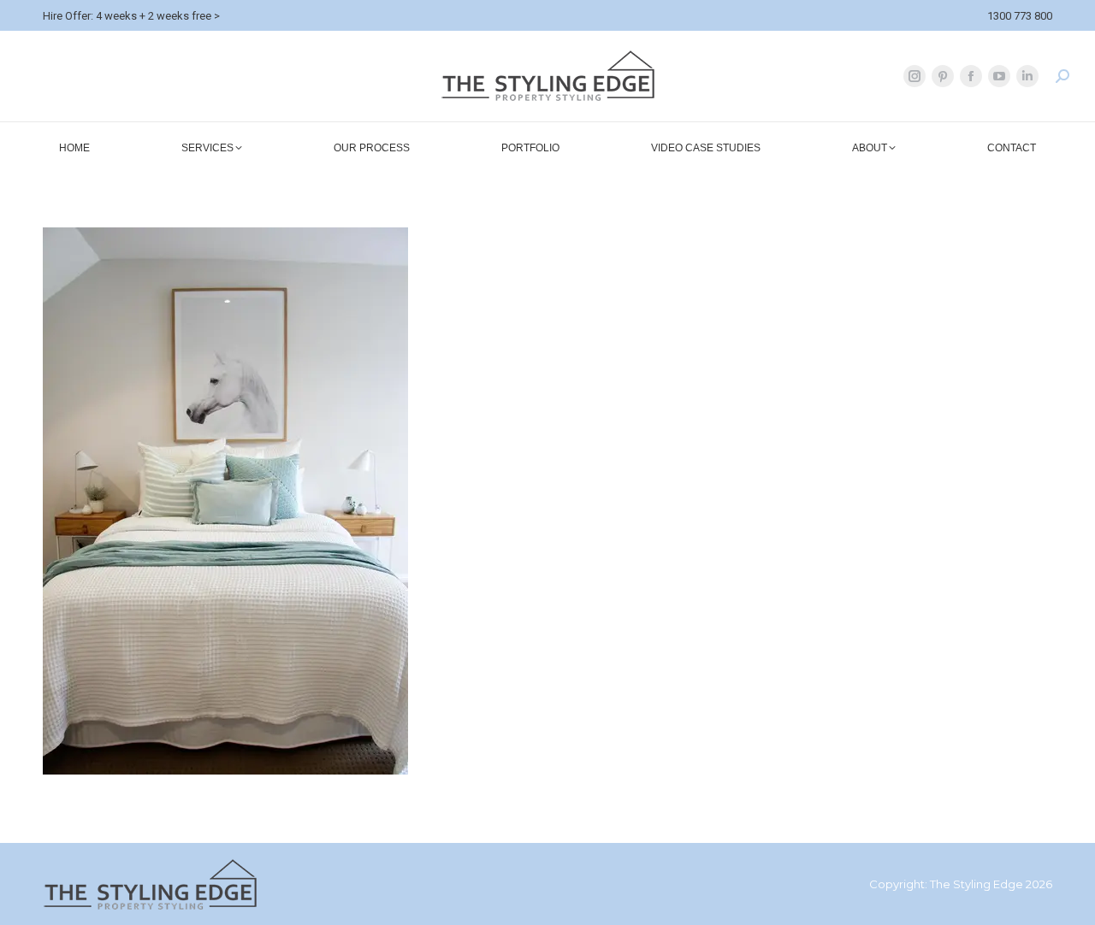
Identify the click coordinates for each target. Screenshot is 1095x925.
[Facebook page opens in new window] (971, 76)
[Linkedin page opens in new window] (1027, 76)
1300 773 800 (1019, 15)
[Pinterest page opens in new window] (943, 76)
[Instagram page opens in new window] (914, 76)
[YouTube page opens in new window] (999, 76)
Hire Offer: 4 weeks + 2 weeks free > (131, 15)
